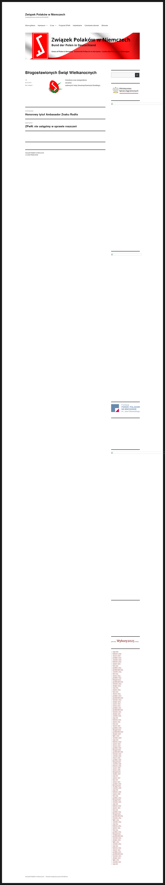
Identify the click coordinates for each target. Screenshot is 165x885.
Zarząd (137, 875)
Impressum (41, 25)
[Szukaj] (137, 75)
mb (26, 80)
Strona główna (30, 25)
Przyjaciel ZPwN (64, 25)
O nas (52, 25)
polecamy (113, 875)
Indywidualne (77, 25)
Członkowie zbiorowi (92, 25)
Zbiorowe (105, 25)
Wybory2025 (125, 874)
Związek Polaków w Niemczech (45, 14)
